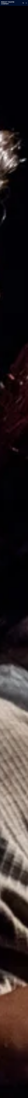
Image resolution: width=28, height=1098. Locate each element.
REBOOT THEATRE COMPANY (7, 3)
